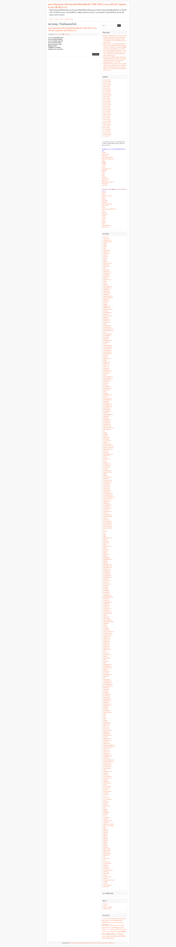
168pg (104, 243)
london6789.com (107, 470)
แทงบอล (105, 883)
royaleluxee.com (107, 608)
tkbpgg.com (106, 702)
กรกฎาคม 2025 (107, 101)
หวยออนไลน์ (106, 862)
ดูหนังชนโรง (105, 180)
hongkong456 (106, 422)
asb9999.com (106, 289)
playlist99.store (107, 570)
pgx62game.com (107, 564)
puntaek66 (105, 585)
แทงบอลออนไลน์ (107, 885)
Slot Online (106, 653)
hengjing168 (106, 416)
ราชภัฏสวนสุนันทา (107, 820)
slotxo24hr (105, 661)
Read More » (95, 54)
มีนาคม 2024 (106, 127)
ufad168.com (106, 722)
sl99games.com (107, 649)
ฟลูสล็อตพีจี (106, 812)
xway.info (105, 773)
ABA (104, 268)
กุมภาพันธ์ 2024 (107, 129)
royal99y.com (106, 605)
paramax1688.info (107, 528)
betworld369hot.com (108, 329)
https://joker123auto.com (108, 159)
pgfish (104, 536)
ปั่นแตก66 (105, 802)
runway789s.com (107, 612)
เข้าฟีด (104, 905)
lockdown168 (106, 467)
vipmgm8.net (106, 753)
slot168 (105, 656)
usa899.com (106, 741)
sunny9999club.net (108, 684)
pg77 (104, 533)
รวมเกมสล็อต (106, 817)
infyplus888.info (107, 429)
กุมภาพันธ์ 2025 (107, 109)
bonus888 (105, 338)
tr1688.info (105, 707)
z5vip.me (105, 779)
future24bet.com (107, 398)
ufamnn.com (106, 728)
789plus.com (106, 251)
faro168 (105, 375)
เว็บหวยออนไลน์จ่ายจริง (109, 880)
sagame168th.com (107, 620)
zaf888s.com (106, 781)
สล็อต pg (105, 829)
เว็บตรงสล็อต (106, 873)
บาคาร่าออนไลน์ (107, 799)
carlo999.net (106, 342)
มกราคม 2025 (106, 111)
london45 (105, 468)
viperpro (114, 929)
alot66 (104, 281)
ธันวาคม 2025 (106, 93)
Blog (56, 19)
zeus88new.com (107, 783)
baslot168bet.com (107, 312)
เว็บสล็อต (105, 878)
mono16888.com (107, 505)
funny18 (104, 218)
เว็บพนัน (105, 875)
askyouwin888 (106, 292)
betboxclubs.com (107, 315)
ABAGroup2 (106, 269)
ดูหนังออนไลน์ (105, 154)
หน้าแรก (52, 19)
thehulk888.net (106, 694)
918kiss (104, 152)
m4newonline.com (107, 480)
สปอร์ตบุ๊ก (105, 822)
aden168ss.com (107, 273)
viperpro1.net (106, 750)
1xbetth (103, 217)
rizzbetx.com (106, 600)
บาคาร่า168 (106, 797)
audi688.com (106, 294)
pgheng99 (104, 170)
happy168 (105, 412)
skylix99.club (106, 646)
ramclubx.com (106, 593)
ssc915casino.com (107, 674)
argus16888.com (107, 287)
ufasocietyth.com (107, 735)
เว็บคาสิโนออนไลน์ (107, 870)
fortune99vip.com (107, 388)
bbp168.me (106, 314)
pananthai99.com (107, 524)
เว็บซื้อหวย (105, 871)
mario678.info (106, 488)
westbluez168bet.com (108, 760)
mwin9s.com (106, 510)
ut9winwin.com (107, 743)
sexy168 (105, 626)
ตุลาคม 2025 (106, 96)
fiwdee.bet (105, 383)
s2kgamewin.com (107, 613)
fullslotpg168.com (107, 394)
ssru (104, 677)
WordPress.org (107, 908)
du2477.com (106, 365)
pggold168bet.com (107, 538)
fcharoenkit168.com (108, 376)
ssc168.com (106, 672)
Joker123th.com (107, 440)
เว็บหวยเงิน (104, 185)
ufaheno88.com (107, 723)
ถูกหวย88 (105, 789)
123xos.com (106, 238)
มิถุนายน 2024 (106, 122)
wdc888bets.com (107, 755)
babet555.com (106, 301)
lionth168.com (106, 459)
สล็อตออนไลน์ (106, 848)
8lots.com (105, 255)
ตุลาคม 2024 (106, 116)
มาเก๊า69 (105, 814)
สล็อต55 (105, 834)
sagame (105, 615)
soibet (104, 663)
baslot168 (105, 311)
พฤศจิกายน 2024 (107, 114)
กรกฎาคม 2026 (107, 81)
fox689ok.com (106, 389)
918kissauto (106, 264)
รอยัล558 (105, 819)
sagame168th (106, 618)
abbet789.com (106, 271)
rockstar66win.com (107, 602)
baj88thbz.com (106, 306)
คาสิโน (105, 784)
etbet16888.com (107, 370)
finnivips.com (106, 381)
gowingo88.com (107, 409)
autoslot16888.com (108, 297)
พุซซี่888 (104, 162)
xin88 (104, 769)
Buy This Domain (69, 19)
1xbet (104, 248)
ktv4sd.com (106, 450)
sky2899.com (106, 643)
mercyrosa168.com (108, 498)
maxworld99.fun (107, 490)
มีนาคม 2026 (106, 88)
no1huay (105, 518)
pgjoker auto (106, 542)
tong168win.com (107, 704)
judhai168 (104, 202)
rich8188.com (106, 598)
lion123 (105, 457)
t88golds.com (106, 687)
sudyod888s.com (107, 681)
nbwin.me (105, 513)
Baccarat (105, 302)
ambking (105, 284)
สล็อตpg (105, 843)
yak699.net (106, 774)
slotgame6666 (106, 658)
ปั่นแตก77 (105, 804)
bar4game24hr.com (108, 309)
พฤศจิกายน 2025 (107, 94)
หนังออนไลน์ (106, 858)
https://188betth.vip (106, 225)
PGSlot (105, 547)
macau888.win (106, 483)
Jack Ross (67, 34)
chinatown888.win (107, 345)
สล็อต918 (105, 840)
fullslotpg (105, 393)
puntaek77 (105, 587)
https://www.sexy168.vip (108, 182)
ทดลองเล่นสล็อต (107, 791)
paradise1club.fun (107, 526)
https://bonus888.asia (107, 204)
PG (104, 529)
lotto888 (105, 475)
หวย (104, 860)
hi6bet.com (106, 417)
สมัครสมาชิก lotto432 (108, 824)
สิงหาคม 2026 (106, 80)
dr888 (104, 360)
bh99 (104, 332)
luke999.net (106, 478)
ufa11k (104, 714)
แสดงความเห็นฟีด (107, 907)
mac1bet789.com (107, 482)
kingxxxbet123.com (108, 449)
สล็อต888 (105, 839)
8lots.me (105, 258)
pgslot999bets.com (107, 559)
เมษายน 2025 (106, 106)
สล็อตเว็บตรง (105, 155)
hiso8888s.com (107, 419)
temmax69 (105, 692)
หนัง (104, 857)
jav (104, 431)
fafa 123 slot (106, 373)
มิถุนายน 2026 (106, 83)
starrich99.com (106, 679)
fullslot (103, 172)
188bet (105, 246)
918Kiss (105, 261)
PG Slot (105, 531)
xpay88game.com (107, 771)
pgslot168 (105, 549)
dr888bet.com (106, 362)
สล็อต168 (105, 830)
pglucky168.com (107, 546)
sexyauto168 (106, 630)
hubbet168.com (107, 424)
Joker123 (105, 436)
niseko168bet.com (107, 514)
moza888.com (106, 506)
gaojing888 (106, 401)
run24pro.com (106, 610)
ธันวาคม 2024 (106, 113)
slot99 (103, 197)
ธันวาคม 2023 (106, 132)
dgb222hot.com (107, 358)
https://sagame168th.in (107, 157)
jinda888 (105, 434)
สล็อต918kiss (104, 936)
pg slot (103, 167)
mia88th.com (106, 503)
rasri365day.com (107, 595)
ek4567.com (106, 366)
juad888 (105, 442)
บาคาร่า (104, 165)
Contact (61, 19)
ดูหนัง (103, 160)
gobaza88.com (106, 408)
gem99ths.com (106, 403)
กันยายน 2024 (106, 117)
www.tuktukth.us (107, 766)
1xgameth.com (106, 250)
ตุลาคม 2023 (106, 136)
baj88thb (105, 304)
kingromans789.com (108, 445)
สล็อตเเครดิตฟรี (107, 853)
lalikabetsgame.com (108, 454)
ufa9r (104, 717)
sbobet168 (105, 623)
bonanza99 (106, 337)
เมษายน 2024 (106, 126)
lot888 (104, 473)
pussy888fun (106, 590)
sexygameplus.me (107, 633)
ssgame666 (106, 676)
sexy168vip (106, 628)
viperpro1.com (106, 748)
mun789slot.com (107, 508)
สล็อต (104, 827)
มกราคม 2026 (106, 91)
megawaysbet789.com (108, 496)
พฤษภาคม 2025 (107, 104)
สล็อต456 (105, 832)
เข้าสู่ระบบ (105, 903)
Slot (104, 651)
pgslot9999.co (106, 557)
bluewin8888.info (107, 334)
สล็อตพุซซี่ (105, 847)
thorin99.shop (106, 695)
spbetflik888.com (107, 664)
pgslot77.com (106, 554)
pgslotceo (105, 561)
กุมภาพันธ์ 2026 (107, 89)
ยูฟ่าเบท (105, 816)
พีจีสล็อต (105, 809)
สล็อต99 (105, 842)
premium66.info (107, 574)
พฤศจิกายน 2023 (107, 134)
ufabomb (105, 720)
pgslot (103, 207)
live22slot (105, 462)
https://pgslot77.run (106, 168)
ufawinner (105, 737)
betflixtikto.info (106, 319)
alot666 (105, 283)
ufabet (104, 718)
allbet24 (104, 222)
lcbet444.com (106, 455)
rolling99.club (106, 603)
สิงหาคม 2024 (106, 119)
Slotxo (104, 659)
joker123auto (106, 437)
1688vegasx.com (107, 241)
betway (105, 324)
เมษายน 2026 (106, 86)
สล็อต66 (104, 199)
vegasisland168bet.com (109, 745)
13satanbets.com (107, 240)
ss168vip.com (106, 671)
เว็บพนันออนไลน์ (107, 876)
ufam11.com (106, 725)
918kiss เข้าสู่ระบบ (107, 263)
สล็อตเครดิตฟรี (106, 850)
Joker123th (106, 439)
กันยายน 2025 (106, 98)
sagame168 (106, 616)
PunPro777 (106, 582)
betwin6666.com (107, 325)
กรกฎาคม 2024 (107, 121)
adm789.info (106, 274)
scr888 (105, 625)
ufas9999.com (106, 732)
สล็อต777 (105, 837)
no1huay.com (106, 519)
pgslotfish (105, 562)
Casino (105, 343)
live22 (103, 173)
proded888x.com (107, 575)
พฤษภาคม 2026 (107, 85)
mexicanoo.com (107, 500)
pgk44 (104, 544)
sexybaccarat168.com (108, 631)
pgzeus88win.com (107, 565)
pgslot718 (105, 551)
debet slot (105, 355)
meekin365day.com (108, 493)
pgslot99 (105, 556)
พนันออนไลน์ (106, 806)
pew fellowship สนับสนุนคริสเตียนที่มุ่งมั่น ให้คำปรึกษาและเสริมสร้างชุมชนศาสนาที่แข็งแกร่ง (92, 943)
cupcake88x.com (107, 348)
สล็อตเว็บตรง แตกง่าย (107, 195)
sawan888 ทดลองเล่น (108, 621)
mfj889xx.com (106, 501)
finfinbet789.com (107, 380)
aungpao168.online (108, 296)
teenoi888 (105, 690)
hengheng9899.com (108, 414)
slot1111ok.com (107, 654)
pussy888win (106, 592)
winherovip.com (107, 763)
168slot (105, 245)
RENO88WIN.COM (108, 597)
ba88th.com (106, 299)
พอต (104, 807)
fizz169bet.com (107, 386)
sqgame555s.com (107, 667)
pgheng (105, 539)
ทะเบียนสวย (106, 792)
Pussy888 (105, 589)
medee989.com (107, 491)
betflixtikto (105, 317)
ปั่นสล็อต (105, 801)
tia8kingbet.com (107, 699)
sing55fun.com (106, 636)
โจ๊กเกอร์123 (106, 886)
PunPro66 (105, 579)
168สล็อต (106, 918)
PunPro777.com (107, 584)
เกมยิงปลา (105, 865)
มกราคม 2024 (106, 131)
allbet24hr (105, 278)
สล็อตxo (104, 212)
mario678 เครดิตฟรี (114, 922)
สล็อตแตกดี (106, 855)
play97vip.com (106, 569)
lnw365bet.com (107, 463)
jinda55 (105, 432)
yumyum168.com (107, 776)
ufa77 (104, 715)
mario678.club (106, 485)
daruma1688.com (107, 352)
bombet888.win (107, 335)
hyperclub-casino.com (108, 427)
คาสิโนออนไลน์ (107, 786)
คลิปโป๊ (103, 215)
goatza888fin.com (107, 404)
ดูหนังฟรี (104, 177)
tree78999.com (107, 710)
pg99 (104, 534)
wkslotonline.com (107, 765)
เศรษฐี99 (105, 881)
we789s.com (106, 758)
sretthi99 (105, 669)
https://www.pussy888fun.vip (109, 209)
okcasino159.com (107, 521)
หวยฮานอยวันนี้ (107, 863)
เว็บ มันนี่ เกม (106, 868)
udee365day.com (107, 712)
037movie (105, 236)
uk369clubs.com (107, 738)
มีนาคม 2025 (106, 108)
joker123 (104, 192)
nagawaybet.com (107, 511)
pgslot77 (105, 552)
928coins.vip (106, 266)
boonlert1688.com (107, 340)
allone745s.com (107, 279)
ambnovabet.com (107, 286)
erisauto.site (106, 368)
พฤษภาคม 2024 (107, 124)
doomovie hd (105, 227)
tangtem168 (106, 689)
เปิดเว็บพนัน (106, 866)
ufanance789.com (107, 730)
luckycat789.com (107, 477)
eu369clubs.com (107, 371)
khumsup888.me (107, 444)
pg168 (103, 194)
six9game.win (106, 639)
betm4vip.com (106, 322)
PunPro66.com (107, 580)
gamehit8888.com (107, 399)
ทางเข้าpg (105, 794)
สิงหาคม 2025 (106, 99)
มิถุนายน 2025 (106, 103)
